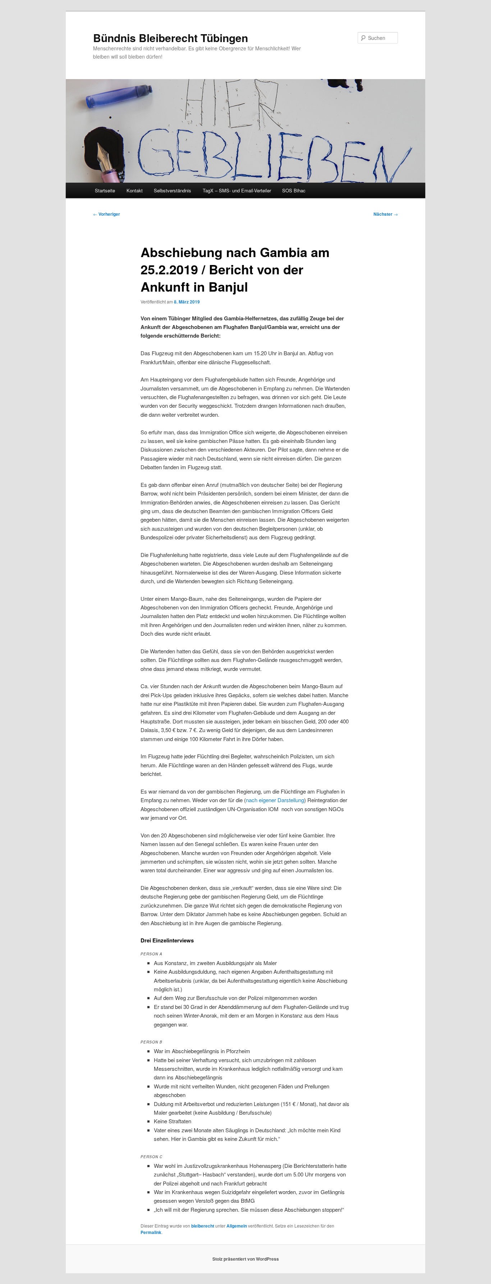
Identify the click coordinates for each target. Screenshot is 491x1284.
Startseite (105, 190)
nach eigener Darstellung (275, 800)
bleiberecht (202, 1226)
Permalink (151, 1232)
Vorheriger (106, 214)
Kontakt (135, 190)
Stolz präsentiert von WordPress (245, 1259)
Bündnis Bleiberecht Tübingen (170, 37)
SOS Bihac (294, 190)
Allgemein (236, 1226)
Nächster (385, 214)
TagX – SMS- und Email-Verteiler (237, 190)
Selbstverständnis (172, 190)
